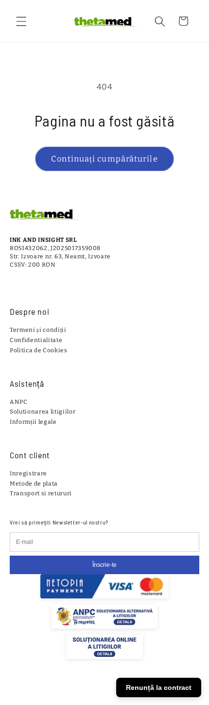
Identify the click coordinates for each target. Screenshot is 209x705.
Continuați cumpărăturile (104, 158)
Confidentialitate (36, 340)
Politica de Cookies (39, 350)
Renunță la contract (159, 687)
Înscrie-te (104, 564)
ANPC (19, 401)
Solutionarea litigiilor (42, 411)
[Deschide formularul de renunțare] (195, 676)
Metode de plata (34, 483)
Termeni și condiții (38, 329)
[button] (21, 21)
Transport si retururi (41, 493)
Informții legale (33, 421)
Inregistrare (28, 473)
